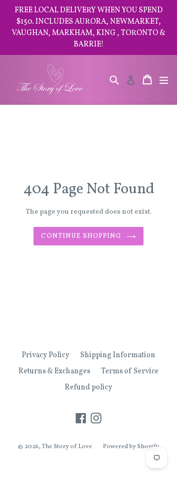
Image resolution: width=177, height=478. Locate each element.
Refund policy (88, 387)
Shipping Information (117, 355)
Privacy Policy (45, 355)
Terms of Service (130, 371)
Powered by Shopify (131, 446)
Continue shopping (81, 236)
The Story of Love (67, 446)
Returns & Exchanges (54, 371)
